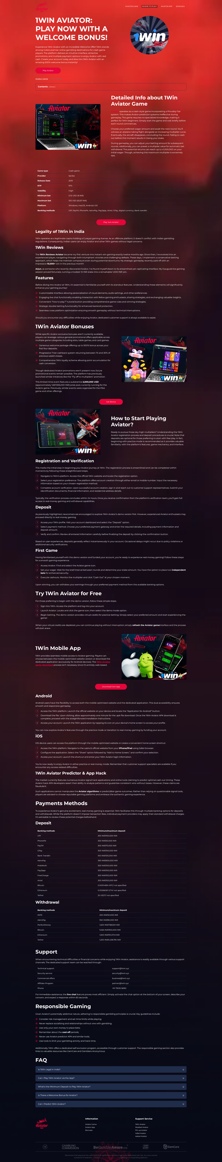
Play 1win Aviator (111, 222)
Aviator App (166, 6)
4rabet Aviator (141, 1136)
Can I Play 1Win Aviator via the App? (56, 1078)
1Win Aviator (140, 1124)
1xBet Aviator (140, 1133)
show (52, 87)
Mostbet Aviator (141, 1127)
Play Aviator (48, 70)
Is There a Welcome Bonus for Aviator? (57, 1095)
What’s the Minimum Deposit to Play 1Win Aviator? (64, 1086)
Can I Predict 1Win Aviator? (52, 1104)
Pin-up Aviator (141, 1130)
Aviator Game (131, 6)
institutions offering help (109, 1158)
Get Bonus (111, 402)
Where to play (149, 6)
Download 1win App (111, 686)
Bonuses (180, 6)
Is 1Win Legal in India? (49, 1069)
